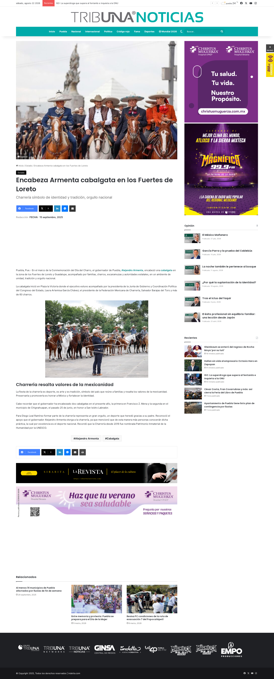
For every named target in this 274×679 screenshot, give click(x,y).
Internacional (92, 31)
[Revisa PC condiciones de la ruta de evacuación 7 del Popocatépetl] (152, 599)
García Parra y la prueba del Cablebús (227, 250)
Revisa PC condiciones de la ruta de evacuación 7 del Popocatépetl (147, 618)
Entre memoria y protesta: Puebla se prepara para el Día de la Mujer (92, 618)
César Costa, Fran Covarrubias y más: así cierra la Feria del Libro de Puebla (228, 391)
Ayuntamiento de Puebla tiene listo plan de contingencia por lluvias (229, 405)
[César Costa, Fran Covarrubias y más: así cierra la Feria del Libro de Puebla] (193, 394)
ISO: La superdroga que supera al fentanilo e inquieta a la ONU (87, 3)
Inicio (52, 31)
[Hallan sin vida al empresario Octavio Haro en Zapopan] (193, 365)
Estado (28, 165)
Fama (137, 31)
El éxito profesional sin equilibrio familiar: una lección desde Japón (228, 315)
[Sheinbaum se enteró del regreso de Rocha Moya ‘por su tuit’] (193, 351)
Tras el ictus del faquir (216, 298)
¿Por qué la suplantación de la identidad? (229, 282)
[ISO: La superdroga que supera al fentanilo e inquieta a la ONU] (193, 379)
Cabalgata (113, 438)
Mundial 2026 (169, 31)
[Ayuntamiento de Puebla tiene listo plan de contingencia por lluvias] (193, 408)
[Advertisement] (96, 241)
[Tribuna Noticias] (137, 17)
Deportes (149, 31)
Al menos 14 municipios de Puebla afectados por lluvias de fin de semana (39, 589)
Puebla (63, 31)
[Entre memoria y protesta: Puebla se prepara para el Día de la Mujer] (96, 599)
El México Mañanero (215, 235)
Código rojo (123, 31)
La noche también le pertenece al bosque (229, 266)
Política (108, 31)
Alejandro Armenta (87, 438)
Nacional (76, 31)
